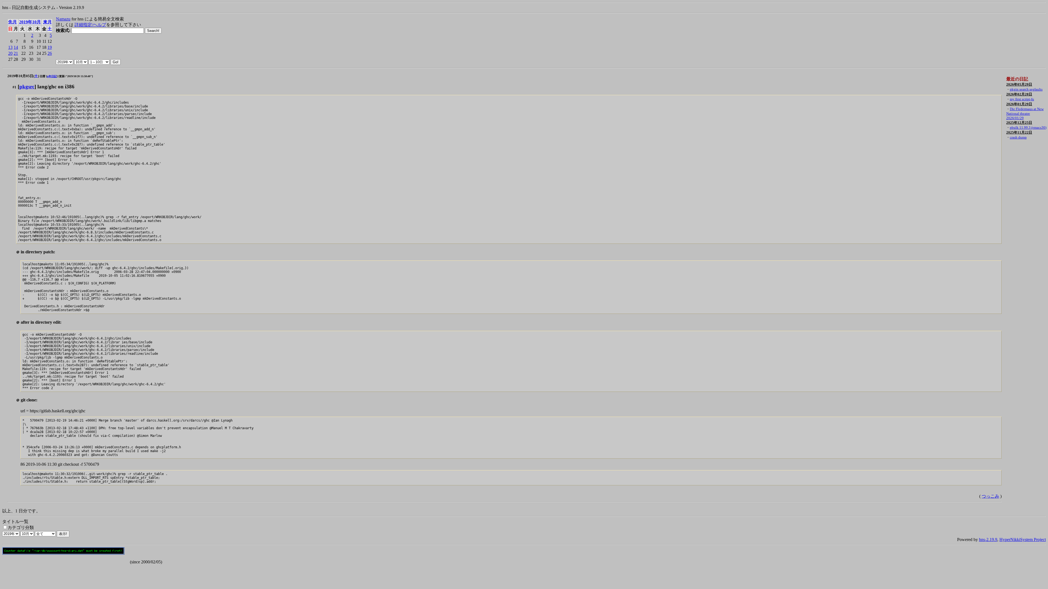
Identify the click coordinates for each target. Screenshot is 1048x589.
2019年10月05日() (23, 76)
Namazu (63, 19)
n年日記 (52, 76)
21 (16, 53)
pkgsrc (26, 86)
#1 (14, 87)
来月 (47, 22)
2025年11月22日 (1019, 132)
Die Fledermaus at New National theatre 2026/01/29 (1025, 113)
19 (49, 47)
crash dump (1018, 137)
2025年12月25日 (1019, 123)
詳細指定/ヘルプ (90, 24)
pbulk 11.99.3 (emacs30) (1028, 127)
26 (49, 53)
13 (10, 47)
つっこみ (990, 496)
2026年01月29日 (1019, 104)
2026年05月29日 (1019, 84)
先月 (12, 22)
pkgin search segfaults (1026, 89)
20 (10, 53)
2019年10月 (30, 22)
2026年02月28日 (1019, 94)
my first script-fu (1022, 99)
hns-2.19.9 (988, 539)
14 (16, 47)
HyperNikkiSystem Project (1022, 539)
